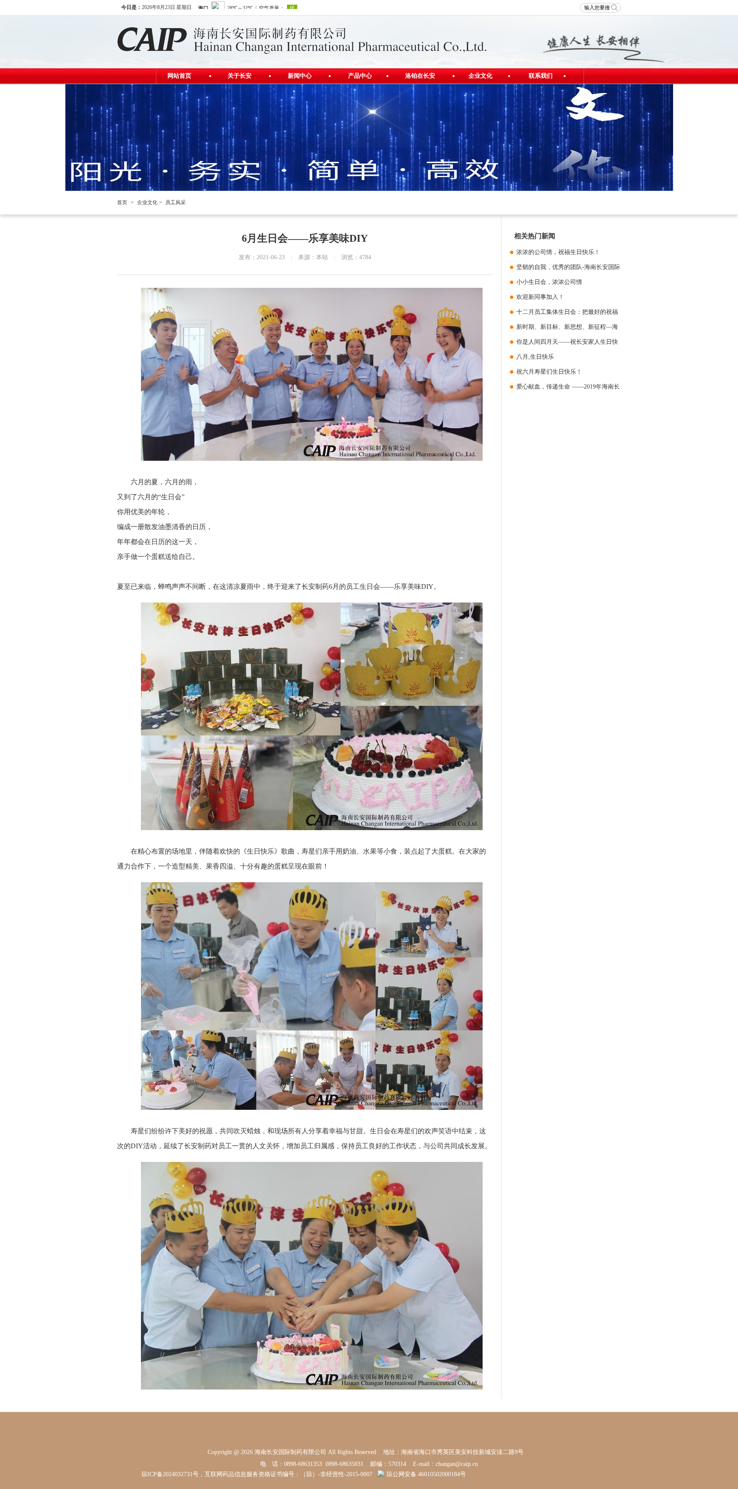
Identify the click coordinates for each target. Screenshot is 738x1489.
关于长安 (240, 76)
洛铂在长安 (420, 76)
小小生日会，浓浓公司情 (549, 282)
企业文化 (480, 76)
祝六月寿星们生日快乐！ (549, 372)
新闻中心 (300, 76)
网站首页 (179, 76)
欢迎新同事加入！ (540, 297)
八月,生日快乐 (535, 357)
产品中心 (360, 76)
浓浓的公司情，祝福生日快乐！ (558, 252)
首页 (122, 202)
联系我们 (541, 76)
